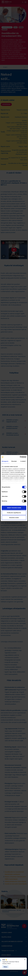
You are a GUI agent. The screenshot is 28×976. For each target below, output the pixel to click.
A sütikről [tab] (22, 461)
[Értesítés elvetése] (25, 959)
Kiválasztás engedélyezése (14, 512)
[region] (12, 962)
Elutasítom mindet (14, 517)
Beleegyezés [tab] (5, 461)
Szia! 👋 (4, 959)
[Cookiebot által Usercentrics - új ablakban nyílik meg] (20, 457)
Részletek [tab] (14, 461)
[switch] (24, 492)
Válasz (5, 967)
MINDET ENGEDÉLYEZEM (14, 507)
